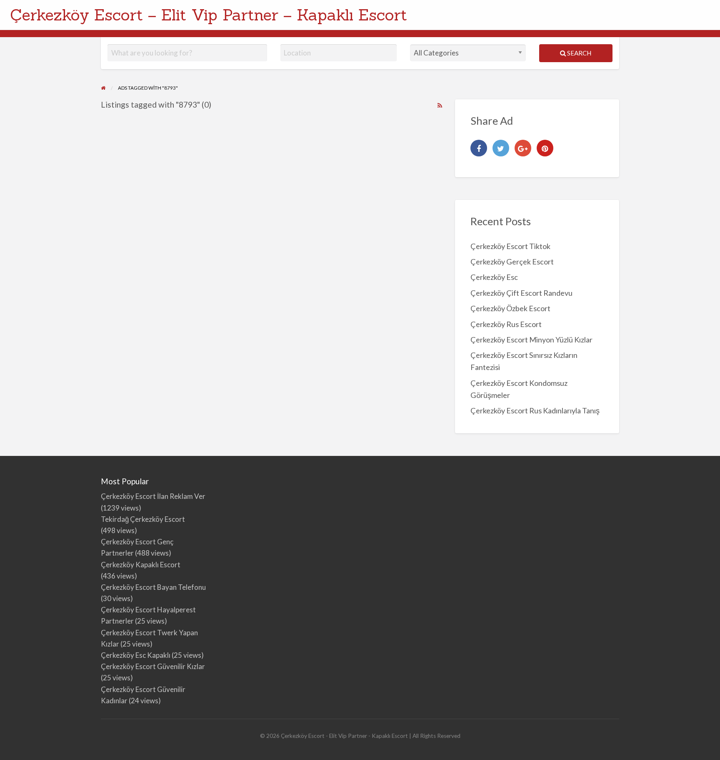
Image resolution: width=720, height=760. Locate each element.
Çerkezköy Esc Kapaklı (135, 655)
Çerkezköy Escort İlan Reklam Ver (153, 496)
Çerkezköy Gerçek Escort (512, 261)
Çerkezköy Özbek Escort (510, 308)
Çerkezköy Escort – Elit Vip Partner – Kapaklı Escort (208, 15)
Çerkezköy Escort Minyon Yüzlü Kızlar (531, 339)
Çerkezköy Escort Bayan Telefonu (153, 587)
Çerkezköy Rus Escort (506, 324)
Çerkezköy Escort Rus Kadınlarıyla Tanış (535, 410)
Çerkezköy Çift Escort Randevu (521, 292)
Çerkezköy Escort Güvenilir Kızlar (153, 666)
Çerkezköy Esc (494, 277)
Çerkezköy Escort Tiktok (510, 246)
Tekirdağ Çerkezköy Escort (143, 519)
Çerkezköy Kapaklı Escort (140, 564)
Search (578, 53)
